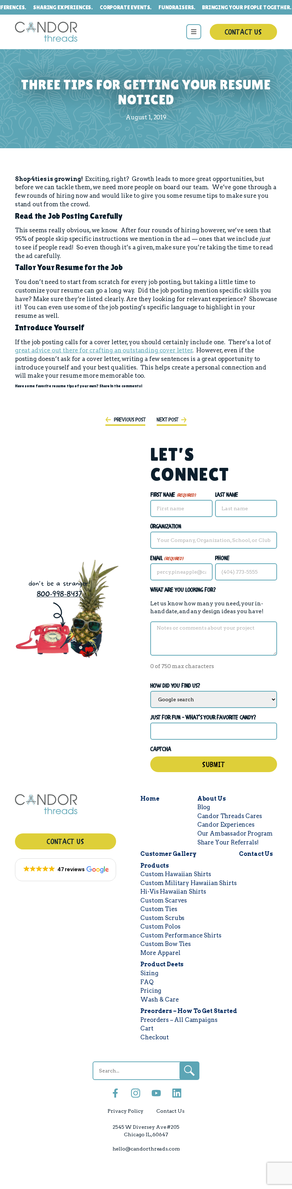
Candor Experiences (226, 824)
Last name (226, 495)
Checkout (154, 1037)
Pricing (150, 990)
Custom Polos (160, 926)
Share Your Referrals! (228, 842)
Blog (203, 807)
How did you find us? (175, 686)
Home (149, 798)
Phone (222, 558)
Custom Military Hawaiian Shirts (188, 882)
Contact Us (243, 32)
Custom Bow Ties (165, 943)
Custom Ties (158, 909)
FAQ (146, 982)
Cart (146, 1028)
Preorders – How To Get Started (188, 1010)
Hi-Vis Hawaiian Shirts (173, 891)
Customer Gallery (168, 853)
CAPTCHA (160, 749)
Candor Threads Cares (229, 816)
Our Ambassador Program (235, 833)
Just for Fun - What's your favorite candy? (203, 718)
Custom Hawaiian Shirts (175, 874)
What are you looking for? (183, 590)
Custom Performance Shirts (180, 935)
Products (154, 865)
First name (173, 495)
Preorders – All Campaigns (178, 1019)
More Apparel (160, 952)
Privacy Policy (126, 1111)
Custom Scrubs (162, 917)
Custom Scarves (163, 900)
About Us (211, 798)
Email (166, 558)
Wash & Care (159, 999)
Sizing (149, 973)
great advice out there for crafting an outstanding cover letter (104, 350)
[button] (65, 869)
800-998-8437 (59, 594)
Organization (165, 527)
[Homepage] (65, 805)
